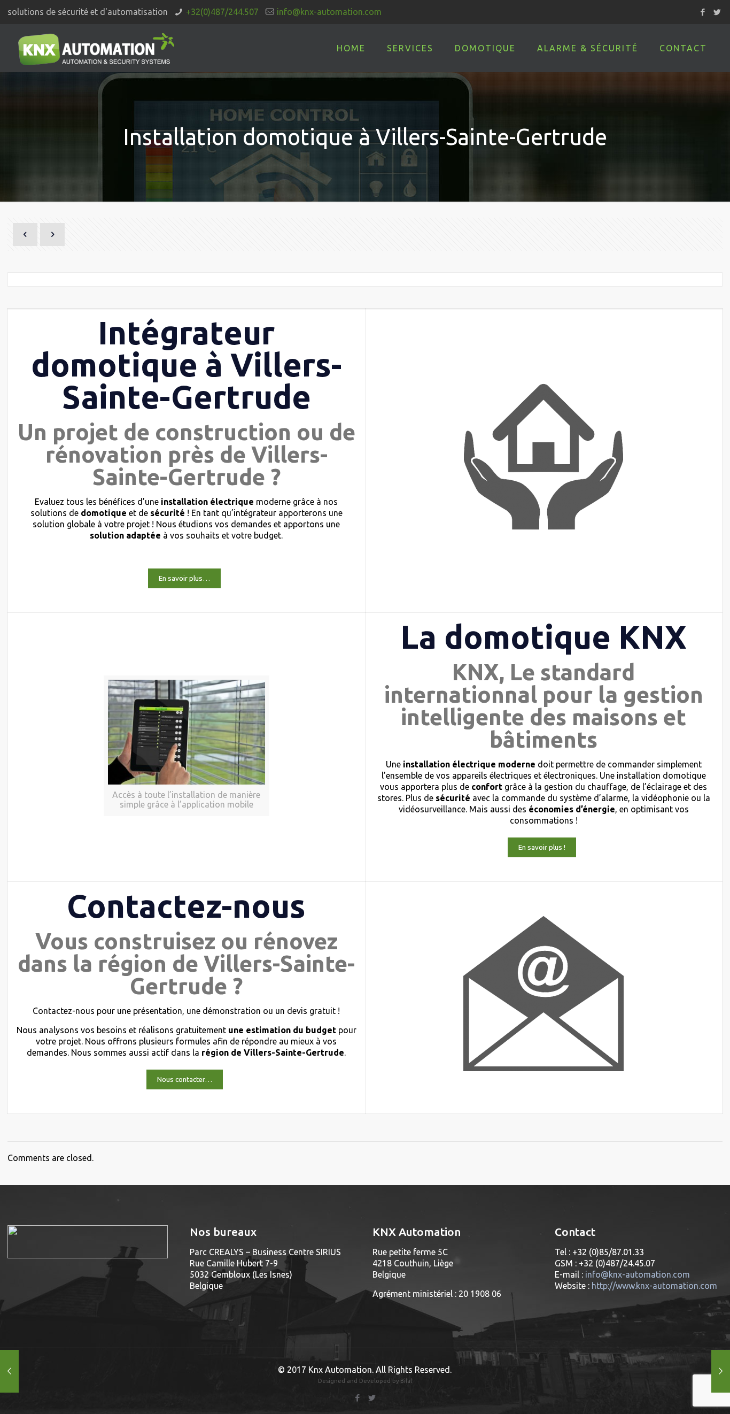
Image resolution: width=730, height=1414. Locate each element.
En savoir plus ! (541, 847)
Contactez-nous (186, 906)
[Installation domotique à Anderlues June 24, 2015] (720, 1371)
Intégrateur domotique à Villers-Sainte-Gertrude (186, 364)
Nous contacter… (184, 1079)
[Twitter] (717, 12)
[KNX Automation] (96, 48)
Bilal (406, 1381)
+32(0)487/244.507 (222, 12)
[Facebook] (702, 12)
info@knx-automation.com (329, 12)
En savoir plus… (184, 578)
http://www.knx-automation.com (654, 1285)
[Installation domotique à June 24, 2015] (9, 1371)
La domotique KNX (543, 637)
